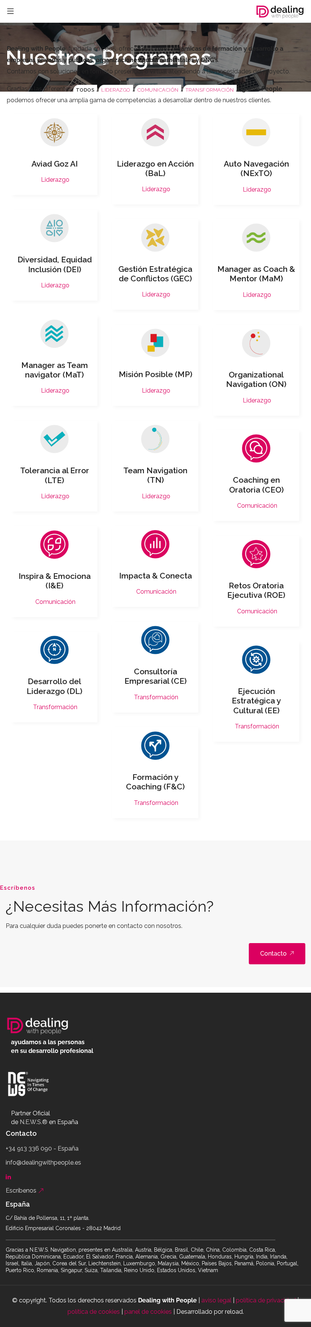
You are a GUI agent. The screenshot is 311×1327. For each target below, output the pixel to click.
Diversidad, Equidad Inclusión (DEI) (54, 264)
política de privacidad (266, 1300)
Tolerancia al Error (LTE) (54, 475)
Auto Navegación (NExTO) (256, 168)
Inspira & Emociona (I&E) (55, 580)
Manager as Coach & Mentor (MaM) (256, 273)
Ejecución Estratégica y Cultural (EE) (256, 700)
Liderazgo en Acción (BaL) (155, 168)
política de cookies (94, 1311)
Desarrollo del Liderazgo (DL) (54, 686)
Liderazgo (115, 90)
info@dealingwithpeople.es (43, 1162)
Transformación (209, 90)
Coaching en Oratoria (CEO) (256, 484)
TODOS (85, 90)
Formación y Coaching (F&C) (155, 781)
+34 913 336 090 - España (42, 1148)
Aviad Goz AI (54, 163)
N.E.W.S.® (33, 1122)
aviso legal (216, 1300)
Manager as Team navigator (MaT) (54, 369)
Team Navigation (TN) (155, 475)
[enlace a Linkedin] (10, 1176)
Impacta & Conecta (155, 575)
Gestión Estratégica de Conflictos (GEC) (155, 273)
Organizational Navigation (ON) (256, 379)
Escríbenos (22, 1190)
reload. (234, 1311)
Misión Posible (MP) (155, 374)
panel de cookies (148, 1311)
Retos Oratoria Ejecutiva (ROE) (256, 590)
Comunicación (158, 90)
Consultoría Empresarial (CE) (155, 676)
